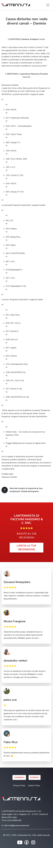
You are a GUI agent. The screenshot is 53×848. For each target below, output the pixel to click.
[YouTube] (19, 842)
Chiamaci (19, 777)
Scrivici (34, 777)
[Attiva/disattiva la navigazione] (47, 5)
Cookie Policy (34, 785)
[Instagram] (33, 842)
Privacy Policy (19, 785)
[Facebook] (26, 842)
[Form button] (5, 490)
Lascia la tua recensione (26, 547)
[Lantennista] (16, 5)
